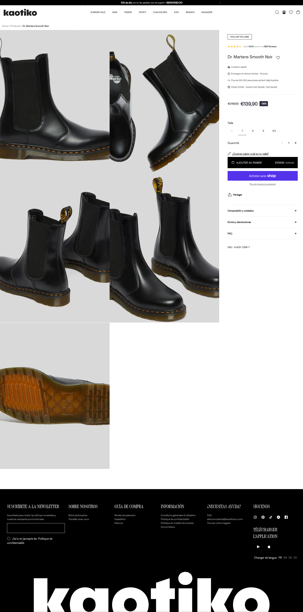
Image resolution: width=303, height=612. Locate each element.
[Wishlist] (291, 12)
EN (285, 557)
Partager (237, 194)
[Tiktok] (271, 517)
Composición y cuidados (241, 210)
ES (295, 557)
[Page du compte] (284, 12)
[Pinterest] (263, 517)
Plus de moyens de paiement (263, 184)
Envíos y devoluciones (239, 222)
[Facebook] (286, 517)
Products (15, 26)
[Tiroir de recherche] (277, 12)
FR (280, 557)
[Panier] (298, 12)
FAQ (230, 233)
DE (290, 557)
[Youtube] (278, 517)
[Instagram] (255, 517)
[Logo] (20, 12)
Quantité (233, 142)
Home (5, 26)
